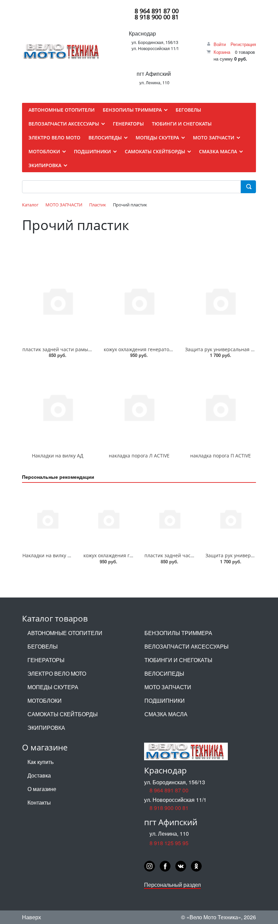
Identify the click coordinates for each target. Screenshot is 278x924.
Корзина (222, 52)
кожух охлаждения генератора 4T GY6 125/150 (157, 349)
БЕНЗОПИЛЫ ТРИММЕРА (178, 633)
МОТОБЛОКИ (44, 700)
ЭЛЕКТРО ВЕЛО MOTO (56, 673)
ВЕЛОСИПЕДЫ (164, 673)
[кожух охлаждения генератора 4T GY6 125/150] (139, 300)
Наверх (31, 917)
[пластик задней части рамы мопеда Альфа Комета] (57, 300)
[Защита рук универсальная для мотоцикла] (220, 300)
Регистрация (243, 44)
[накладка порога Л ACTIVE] (139, 407)
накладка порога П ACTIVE (220, 455)
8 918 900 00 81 (157, 17)
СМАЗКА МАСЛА (165, 714)
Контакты (39, 802)
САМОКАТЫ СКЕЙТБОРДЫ (62, 714)
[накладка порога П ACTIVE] (220, 407)
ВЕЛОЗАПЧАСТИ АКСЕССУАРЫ (186, 646)
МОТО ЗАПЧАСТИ (167, 687)
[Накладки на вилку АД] (57, 407)
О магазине (41, 789)
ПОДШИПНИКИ (164, 700)
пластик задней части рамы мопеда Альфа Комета (81, 349)
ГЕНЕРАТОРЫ (45, 660)
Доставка (39, 775)
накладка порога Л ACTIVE (139, 455)
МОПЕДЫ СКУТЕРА (52, 687)
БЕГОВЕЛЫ (42, 646)
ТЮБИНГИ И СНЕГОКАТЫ (178, 660)
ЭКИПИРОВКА (46, 727)
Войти (220, 44)
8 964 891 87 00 (157, 11)
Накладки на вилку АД (57, 455)
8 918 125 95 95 (169, 843)
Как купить (40, 762)
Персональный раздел (172, 884)
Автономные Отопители (64, 633)
